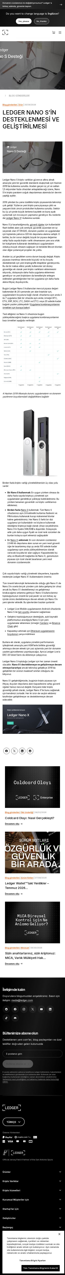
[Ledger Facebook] (15, 1009)
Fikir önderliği (27, 812)
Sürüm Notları (27, 878)
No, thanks (42, 21)
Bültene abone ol (16, 1063)
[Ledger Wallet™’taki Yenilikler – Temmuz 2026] (32, 852)
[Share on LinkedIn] (22, 751)
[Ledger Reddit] (6, 1009)
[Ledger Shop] (53, 32)
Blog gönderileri (19, 95)
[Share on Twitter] (14, 751)
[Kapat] (59, 1234)
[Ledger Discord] (15, 1018)
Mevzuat (25, 947)
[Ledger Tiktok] (6, 1018)
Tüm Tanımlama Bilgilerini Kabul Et (40, 1268)
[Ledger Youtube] (41, 1009)
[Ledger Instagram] (24, 1009)
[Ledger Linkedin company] (50, 1009)
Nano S (24, 510)
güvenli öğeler (37, 224)
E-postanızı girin (14, 1054)
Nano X (14, 540)
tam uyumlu (23, 612)
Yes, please (23, 21)
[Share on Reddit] (30, 751)
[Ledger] (5, 32)
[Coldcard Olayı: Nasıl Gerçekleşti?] (32, 787)
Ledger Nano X (13, 218)
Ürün (20, 104)
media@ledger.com (22, 1000)
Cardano (44, 623)
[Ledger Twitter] (32, 1009)
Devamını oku (12, 823)
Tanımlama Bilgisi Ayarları (32, 1260)
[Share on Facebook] (6, 751)
